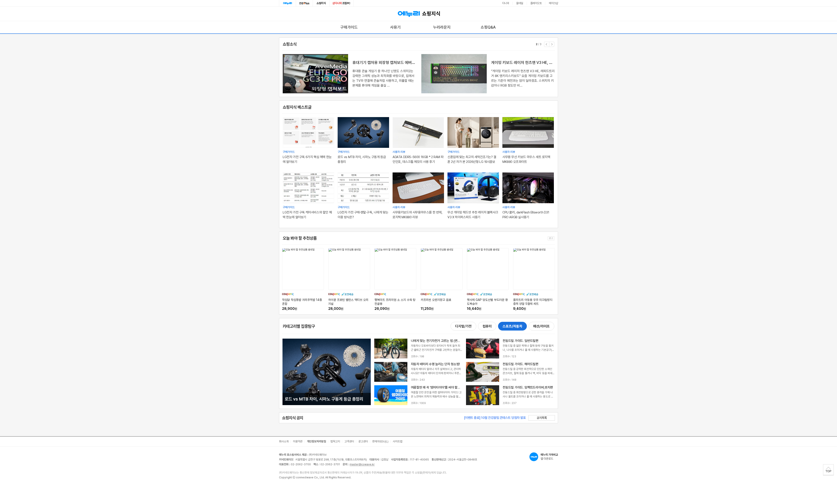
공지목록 (542, 417)
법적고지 (335, 441)
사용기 (395, 27)
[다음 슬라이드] (551, 44)
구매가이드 (349, 27)
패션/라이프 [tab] (541, 326)
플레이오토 (536, 3)
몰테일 (519, 3)
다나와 (505, 3)
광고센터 (363, 441)
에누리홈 (287, 3)
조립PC (341, 3)
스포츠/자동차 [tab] (512, 326)
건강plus (304, 3)
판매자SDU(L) (380, 441)
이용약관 (298, 441)
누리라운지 (442, 27)
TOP (828, 469)
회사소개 (284, 441)
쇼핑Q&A (488, 27)
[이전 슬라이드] (546, 44)
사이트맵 (397, 441)
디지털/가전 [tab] (463, 326)
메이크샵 (553, 3)
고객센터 (349, 441)
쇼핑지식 (321, 3)
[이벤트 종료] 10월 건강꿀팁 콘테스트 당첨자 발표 (495, 418)
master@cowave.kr (362, 464)
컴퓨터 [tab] (487, 326)
